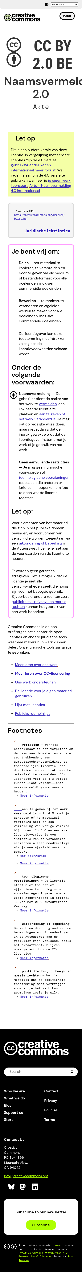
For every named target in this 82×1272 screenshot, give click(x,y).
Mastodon (23, 1187)
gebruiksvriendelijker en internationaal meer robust (33, 168)
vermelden (48, 404)
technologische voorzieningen (44, 477)
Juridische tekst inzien (47, 231)
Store (9, 1119)
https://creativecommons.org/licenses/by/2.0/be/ (39, 216)
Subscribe (41, 1225)
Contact (51, 1091)
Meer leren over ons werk (36, 664)
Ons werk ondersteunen (35, 682)
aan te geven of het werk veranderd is (42, 417)
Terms (49, 1119)
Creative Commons (22, 17)
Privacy (50, 1100)
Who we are (14, 1091)
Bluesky (11, 1187)
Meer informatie (34, 796)
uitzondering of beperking (40, 543)
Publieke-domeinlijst (32, 713)
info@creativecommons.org (26, 1176)
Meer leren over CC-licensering (42, 673)
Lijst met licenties (30, 704)
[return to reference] (18, 745)
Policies (51, 1110)
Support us (13, 1112)
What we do (14, 1098)
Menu (67, 16)
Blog (7, 1105)
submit (72, 1072)
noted (57, 1245)
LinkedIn (35, 1187)
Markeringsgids (33, 856)
